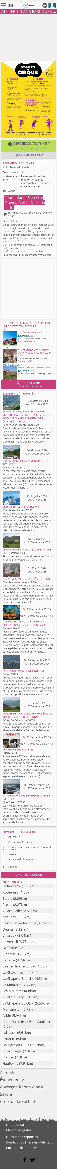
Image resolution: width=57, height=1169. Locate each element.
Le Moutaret (12, 984)
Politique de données (22, 1148)
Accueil (6, 1072)
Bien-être (35, 197)
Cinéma (11, 202)
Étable (7, 898)
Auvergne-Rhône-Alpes (21, 859)
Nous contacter (17, 1125)
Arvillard (9, 916)
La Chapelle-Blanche (18, 978)
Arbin (7, 1015)
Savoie (12, 854)
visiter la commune (28, 875)
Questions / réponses (22, 1137)
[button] (28, 146)
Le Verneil (10, 941)
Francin (8, 1057)
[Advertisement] (28, 37)
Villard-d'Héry (13, 997)
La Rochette (12, 886)
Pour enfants (15, 197)
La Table (9, 960)
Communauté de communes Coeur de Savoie (30, 848)
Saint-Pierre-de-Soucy (19, 923)
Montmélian (12, 1009)
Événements (11, 1079)
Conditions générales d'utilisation (30, 1142)
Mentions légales (18, 1130)
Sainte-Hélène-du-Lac (19, 966)
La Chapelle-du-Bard (18, 1003)
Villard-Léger (12, 1051)
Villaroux (9, 935)
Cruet (7, 1038)
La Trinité (10, 947)
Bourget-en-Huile (16, 1045)
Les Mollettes (13, 990)
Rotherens (11, 892)
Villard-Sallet (12, 910)
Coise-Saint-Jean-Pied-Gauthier (26, 1021)
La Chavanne (13, 972)
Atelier (24, 202)
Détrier (8, 929)
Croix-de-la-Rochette (20, 842)
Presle (7, 904)
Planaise (9, 954)
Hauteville (10, 1063)
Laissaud (9, 1032)
